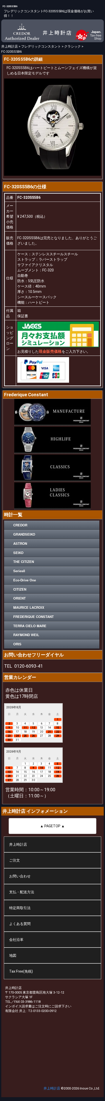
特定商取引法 (20, 908)
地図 (12, 955)
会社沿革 (16, 940)
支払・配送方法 (21, 892)
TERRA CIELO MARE (29, 625)
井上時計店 (18, 844)
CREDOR (20, 525)
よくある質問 (20, 924)
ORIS (17, 644)
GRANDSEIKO (24, 534)
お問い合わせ (20, 876)
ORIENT (19, 598)
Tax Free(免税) (21, 971)
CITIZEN (19, 589)
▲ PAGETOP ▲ (52, 826)
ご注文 (14, 860)
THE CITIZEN (23, 561)
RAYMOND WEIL (26, 634)
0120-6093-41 (28, 666)
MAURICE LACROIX (28, 607)
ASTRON (20, 543)
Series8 (19, 570)
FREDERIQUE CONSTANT (33, 616)
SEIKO (18, 552)
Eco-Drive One (24, 580)
